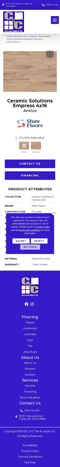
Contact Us (30, 163)
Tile (25, 36)
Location (30, 374)
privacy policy (43, 226)
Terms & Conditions (30, 456)
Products (32, 36)
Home (9, 36)
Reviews (30, 368)
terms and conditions (29, 230)
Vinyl (30, 340)
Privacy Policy (30, 451)
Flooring (18, 36)
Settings (30, 247)
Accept (21, 241)
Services (30, 385)
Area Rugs (30, 351)
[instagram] (32, 304)
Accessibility (30, 445)
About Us (30, 362)
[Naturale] (36, 145)
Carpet (30, 322)
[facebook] (26, 304)
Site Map (30, 462)
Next (55, 146)
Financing (30, 175)
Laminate (30, 334)
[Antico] (24, 145)
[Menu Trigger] (55, 20)
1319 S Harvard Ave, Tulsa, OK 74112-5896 (19, 4)
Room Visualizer (30, 397)
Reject (39, 241)
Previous (4, 146)
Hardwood (30, 328)
